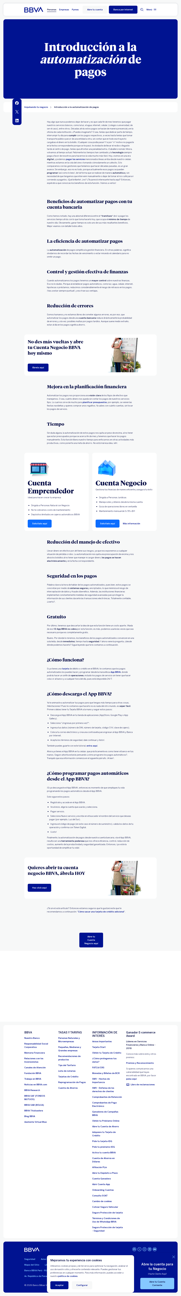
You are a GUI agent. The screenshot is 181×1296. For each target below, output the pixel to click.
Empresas (64, 9)
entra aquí (92, 745)
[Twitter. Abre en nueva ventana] (139, 1249)
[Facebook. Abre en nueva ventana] (134, 1249)
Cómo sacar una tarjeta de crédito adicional (101, 911)
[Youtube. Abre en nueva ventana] (155, 1249)
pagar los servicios (75, 159)
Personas (51, 9)
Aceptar (59, 1285)
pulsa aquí (131, 1079)
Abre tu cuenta (95, 9)
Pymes (75, 9)
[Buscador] (142, 9)
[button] (123, 10)
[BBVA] (31, 1249)
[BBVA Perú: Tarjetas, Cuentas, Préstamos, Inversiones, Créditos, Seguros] (33, 9)
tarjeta (65, 668)
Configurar (82, 1285)
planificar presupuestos (95, 402)
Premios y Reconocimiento (140, 1063)
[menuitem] (16, 103)
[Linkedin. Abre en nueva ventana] (150, 1249)
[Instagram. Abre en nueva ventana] (144, 1249)
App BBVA (116, 672)
